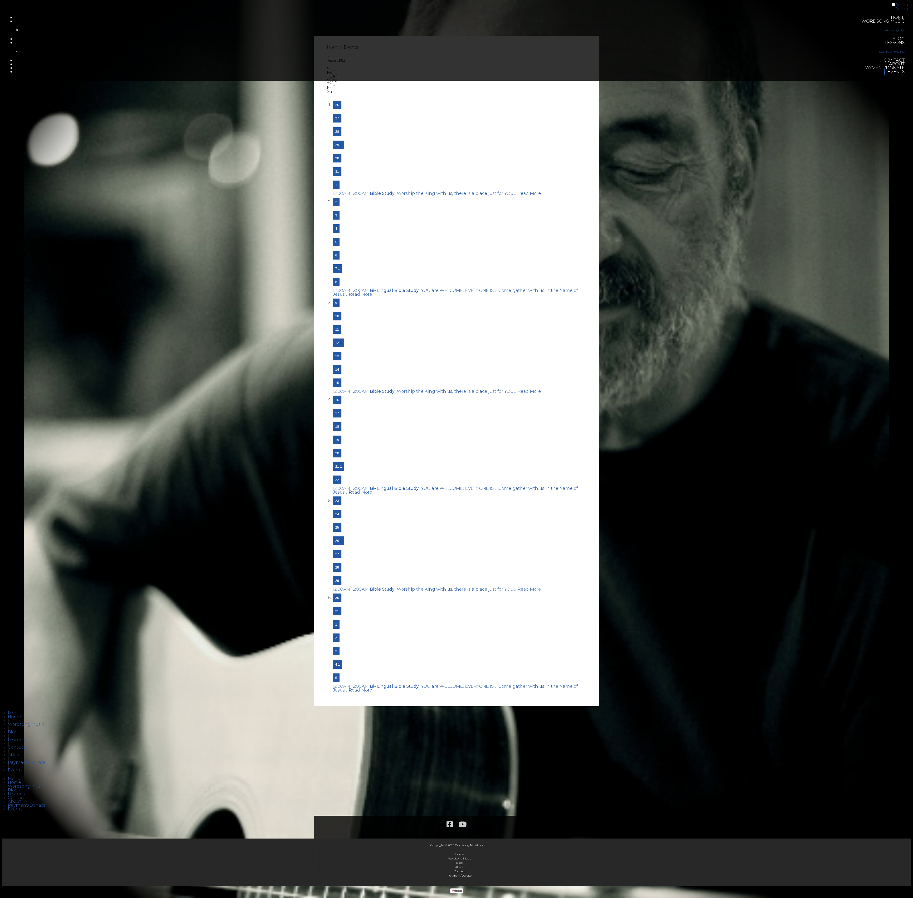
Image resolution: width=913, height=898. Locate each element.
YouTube (463, 824)
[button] (14, 713)
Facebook (450, 824)
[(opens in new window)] (456, 891)
